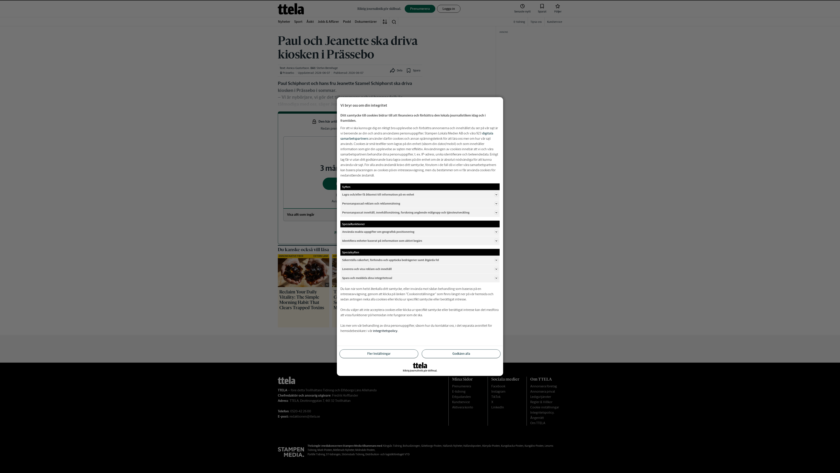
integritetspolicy (385, 331)
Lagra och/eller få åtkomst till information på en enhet (378, 194)
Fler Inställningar (378, 354)
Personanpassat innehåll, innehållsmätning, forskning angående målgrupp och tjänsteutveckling (405, 212)
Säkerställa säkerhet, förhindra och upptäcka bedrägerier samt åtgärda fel (390, 260)
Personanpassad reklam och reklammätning (371, 203)
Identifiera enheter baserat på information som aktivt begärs (382, 240)
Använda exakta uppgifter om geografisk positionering (378, 231)
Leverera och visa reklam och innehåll (367, 269)
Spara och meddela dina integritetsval (367, 278)
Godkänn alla (461, 354)
